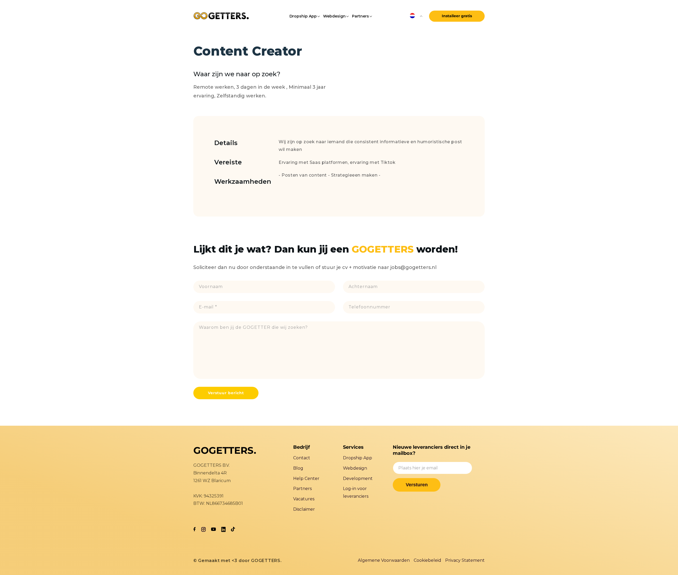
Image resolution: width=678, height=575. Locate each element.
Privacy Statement (465, 560)
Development (358, 478)
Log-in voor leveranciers (355, 492)
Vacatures (303, 498)
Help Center (306, 478)
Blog (298, 468)
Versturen (417, 484)
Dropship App (357, 457)
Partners (302, 488)
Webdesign (355, 468)
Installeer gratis (457, 16)
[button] (303, 16)
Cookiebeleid (427, 560)
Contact (301, 457)
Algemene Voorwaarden (384, 560)
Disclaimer (304, 509)
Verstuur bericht (226, 392)
